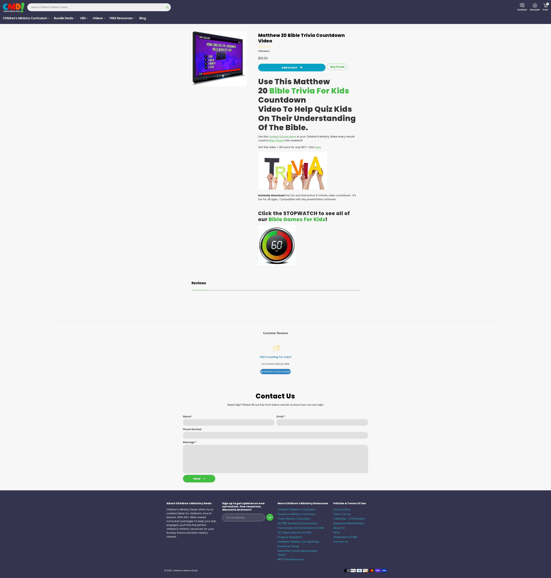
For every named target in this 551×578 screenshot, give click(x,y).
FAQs (336, 532)
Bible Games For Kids (297, 219)
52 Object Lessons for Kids (294, 532)
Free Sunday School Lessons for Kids (301, 528)
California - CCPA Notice (349, 518)
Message (190, 442)
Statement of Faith (345, 537)
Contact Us (340, 541)
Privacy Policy (342, 509)
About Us (339, 528)
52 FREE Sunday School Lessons (298, 523)
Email (281, 416)
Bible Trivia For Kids (309, 90)
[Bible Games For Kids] (277, 264)
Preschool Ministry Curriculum (297, 514)
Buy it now (337, 67)
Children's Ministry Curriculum (296, 509)
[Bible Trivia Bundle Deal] (292, 188)
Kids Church (276, 140)
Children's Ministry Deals (185, 570)
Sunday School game (282, 136)
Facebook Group (288, 546)
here (318, 147)
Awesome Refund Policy (348, 523)
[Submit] (269, 517)
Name (187, 416)
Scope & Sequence (290, 537)
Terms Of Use (342, 514)
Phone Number (192, 429)
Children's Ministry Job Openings (298, 541)
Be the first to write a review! (275, 371)
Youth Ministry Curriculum (294, 518)
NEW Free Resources (291, 559)
